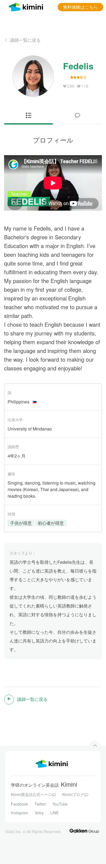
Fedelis (78, 66)
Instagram (19, 812)
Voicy (39, 812)
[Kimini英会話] (27, 6)
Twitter (40, 804)
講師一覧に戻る (25, 40)
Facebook (19, 804)
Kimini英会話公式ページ (31, 794)
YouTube (60, 804)
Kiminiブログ (73, 794)
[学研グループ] (84, 831)
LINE (54, 812)
